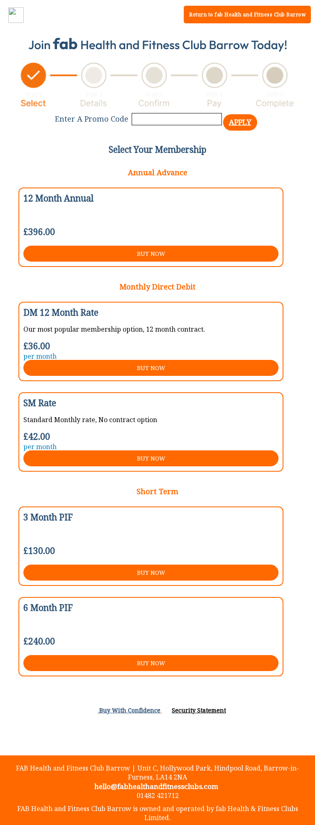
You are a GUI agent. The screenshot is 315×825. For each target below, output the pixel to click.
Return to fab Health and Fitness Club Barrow (247, 14)
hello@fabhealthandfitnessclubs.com (156, 786)
